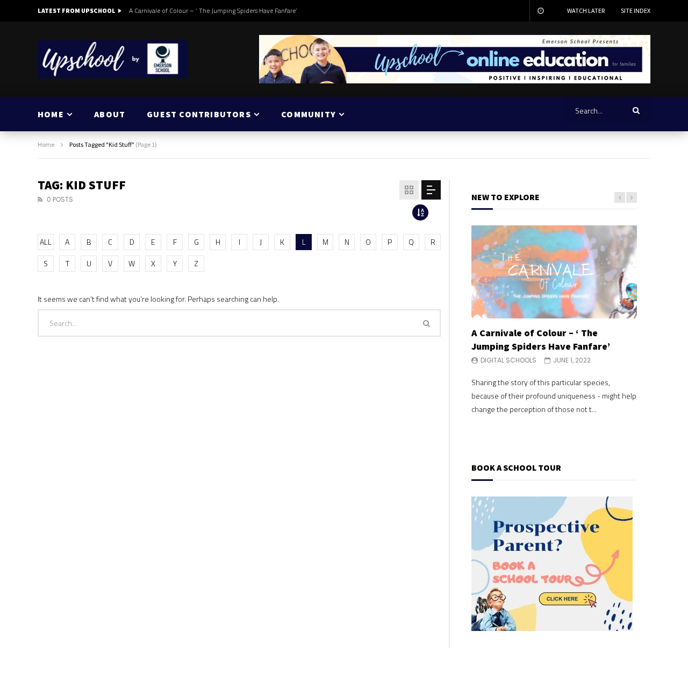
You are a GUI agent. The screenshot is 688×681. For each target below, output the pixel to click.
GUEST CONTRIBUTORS (199, 114)
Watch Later (586, 10)
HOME (51, 114)
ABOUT (109, 114)
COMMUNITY (308, 114)
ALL (46, 241)
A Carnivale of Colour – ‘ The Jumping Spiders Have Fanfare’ (213, 10)
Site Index (635, 10)
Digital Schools (508, 360)
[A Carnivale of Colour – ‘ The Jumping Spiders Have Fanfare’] (554, 271)
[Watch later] (540, 11)
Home (46, 144)
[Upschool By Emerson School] (113, 59)
